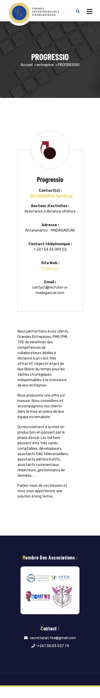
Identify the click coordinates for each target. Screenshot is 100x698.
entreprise (45, 65)
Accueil (27, 65)
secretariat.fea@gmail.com (53, 638)
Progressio (50, 268)
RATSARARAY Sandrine (51, 196)
